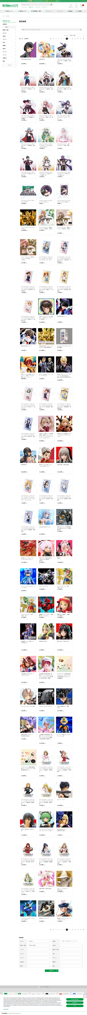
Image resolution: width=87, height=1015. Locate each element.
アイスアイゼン (24, 7)
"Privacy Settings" (6, 1005)
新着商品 (70, 11)
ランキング (61, 11)
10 (72, 38)
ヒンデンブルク (37, 7)
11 (75, 38)
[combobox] (76, 35)
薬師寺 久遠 (31, 7)
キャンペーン (50, 11)
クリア (9, 65)
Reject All (75, 1002)
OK (75, 1005)
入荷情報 (80, 11)
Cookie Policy (58, 1005)
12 (77, 38)
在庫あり (6, 27)
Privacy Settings (75, 999)
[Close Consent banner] (85, 996)
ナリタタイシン (44, 7)
